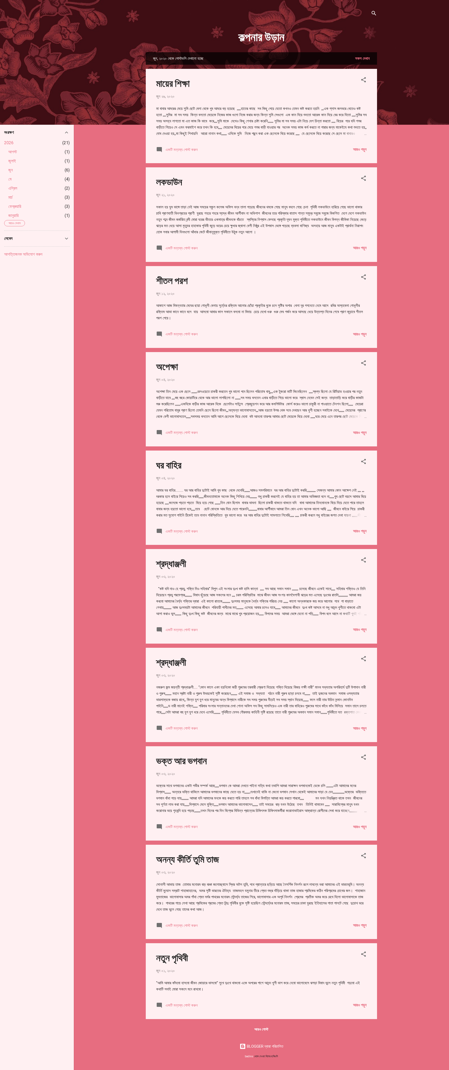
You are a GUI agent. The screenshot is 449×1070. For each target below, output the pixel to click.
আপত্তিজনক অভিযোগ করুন (23, 254)
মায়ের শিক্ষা (173, 83)
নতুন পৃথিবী (172, 957)
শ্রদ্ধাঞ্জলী (171, 563)
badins (249, 1056)
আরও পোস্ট (261, 1029)
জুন (10, 170)
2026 (9, 142)
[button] (363, 81)
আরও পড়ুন (360, 149)
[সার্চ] (374, 14)
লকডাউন (169, 181)
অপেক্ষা (167, 366)
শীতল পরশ (172, 280)
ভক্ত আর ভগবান (181, 760)
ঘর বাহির (168, 464)
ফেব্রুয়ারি (14, 206)
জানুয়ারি (13, 215)
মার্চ (10, 197)
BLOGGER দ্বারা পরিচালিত (264, 1046)
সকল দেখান (362, 58)
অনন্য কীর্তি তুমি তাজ (187, 859)
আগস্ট (12, 151)
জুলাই (12, 160)
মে (9, 179)
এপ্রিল (12, 188)
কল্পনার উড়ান (261, 36)
